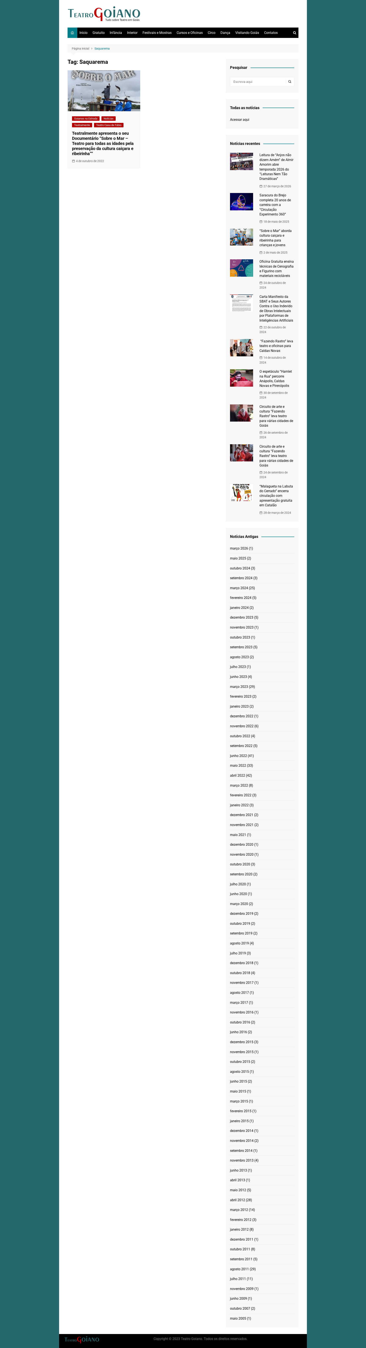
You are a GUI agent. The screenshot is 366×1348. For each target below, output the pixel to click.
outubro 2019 (240, 924)
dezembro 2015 (241, 1042)
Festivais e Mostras (157, 33)
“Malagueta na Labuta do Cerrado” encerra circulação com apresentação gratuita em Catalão (276, 495)
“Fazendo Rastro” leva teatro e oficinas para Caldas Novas (276, 346)
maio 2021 (238, 835)
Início (83, 33)
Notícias (109, 118)
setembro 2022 (241, 746)
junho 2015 (238, 1081)
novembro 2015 (242, 1052)
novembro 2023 (242, 627)
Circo (211, 33)
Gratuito (99, 33)
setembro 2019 (241, 933)
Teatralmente (82, 125)
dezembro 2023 (241, 617)
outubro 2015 (240, 1062)
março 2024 (239, 588)
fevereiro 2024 (240, 598)
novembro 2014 (242, 1141)
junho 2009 (238, 1299)
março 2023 (239, 687)
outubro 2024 (240, 568)
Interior (132, 33)
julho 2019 (238, 953)
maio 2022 (238, 766)
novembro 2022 (242, 726)
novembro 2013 (242, 1160)
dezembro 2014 (241, 1131)
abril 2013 (237, 1180)
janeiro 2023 (239, 706)
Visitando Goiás (247, 33)
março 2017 (239, 1003)
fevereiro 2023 (240, 696)
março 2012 (239, 1210)
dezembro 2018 (241, 963)
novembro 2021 (242, 825)
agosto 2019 (239, 943)
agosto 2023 (239, 657)
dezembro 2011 (241, 1239)
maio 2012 (238, 1190)
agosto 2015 (239, 1072)
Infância (116, 33)
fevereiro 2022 (240, 795)
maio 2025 (238, 558)
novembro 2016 (242, 1012)
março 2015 (239, 1101)
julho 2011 (238, 1279)
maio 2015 (238, 1091)
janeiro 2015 (239, 1121)
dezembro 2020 (241, 845)
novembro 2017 (242, 983)
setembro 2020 (241, 874)
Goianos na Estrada (85, 118)
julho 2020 (238, 884)
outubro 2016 (240, 1022)
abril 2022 (237, 775)
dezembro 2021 (241, 815)
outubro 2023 (240, 637)
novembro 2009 (242, 1289)
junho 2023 (238, 677)
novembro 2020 (242, 854)
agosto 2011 (239, 1269)
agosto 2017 (239, 993)
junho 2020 (238, 894)
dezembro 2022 (241, 716)
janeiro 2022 (239, 805)
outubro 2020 (240, 864)
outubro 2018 (240, 973)
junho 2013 (238, 1170)
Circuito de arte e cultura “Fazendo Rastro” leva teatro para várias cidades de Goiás (276, 416)
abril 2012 (237, 1200)
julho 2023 (238, 667)
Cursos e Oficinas (190, 33)
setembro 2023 (241, 647)
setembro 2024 (241, 578)
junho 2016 (238, 1032)
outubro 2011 (240, 1249)
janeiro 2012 (239, 1229)
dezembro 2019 (241, 914)
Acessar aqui (239, 120)
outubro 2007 (240, 1308)
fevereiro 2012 (240, 1220)
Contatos (271, 33)
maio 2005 (238, 1318)
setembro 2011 (241, 1259)
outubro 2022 (240, 736)
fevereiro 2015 (240, 1111)
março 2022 (239, 785)
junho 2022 (238, 756)
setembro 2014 (241, 1151)
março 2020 (239, 904)
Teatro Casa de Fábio (108, 125)
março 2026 (239, 548)
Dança (225, 33)
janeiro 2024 (239, 608)
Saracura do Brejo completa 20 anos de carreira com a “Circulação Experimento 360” (275, 204)
